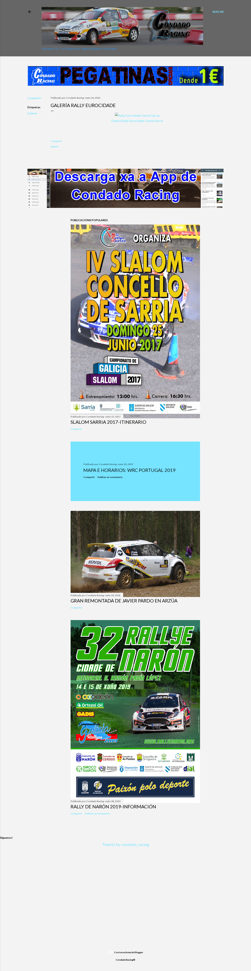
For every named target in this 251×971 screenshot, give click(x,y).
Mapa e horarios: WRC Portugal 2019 (129, 470)
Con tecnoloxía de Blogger (128, 952)
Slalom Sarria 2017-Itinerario (108, 422)
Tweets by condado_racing (125, 844)
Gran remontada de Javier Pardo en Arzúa (124, 600)
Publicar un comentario (110, 477)
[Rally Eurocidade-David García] (137, 115)
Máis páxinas (91, 48)
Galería (32, 113)
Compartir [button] (34, 98)
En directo (50, 48)
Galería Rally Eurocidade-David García (137, 121)
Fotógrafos (69, 48)
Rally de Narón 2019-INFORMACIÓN (113, 806)
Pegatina (110, 48)
